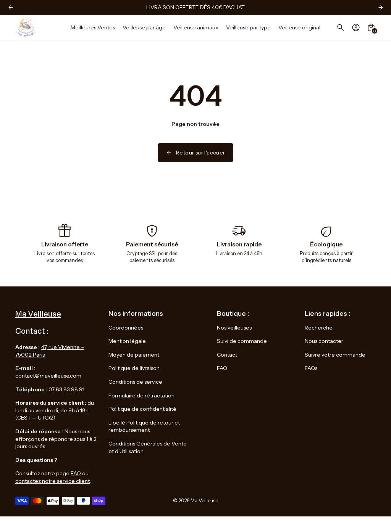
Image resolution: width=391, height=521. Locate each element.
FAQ (76, 473)
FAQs (311, 368)
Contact (227, 354)
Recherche (319, 327)
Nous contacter (324, 341)
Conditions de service (135, 381)
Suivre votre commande (335, 354)
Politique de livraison (134, 368)
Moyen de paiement (133, 354)
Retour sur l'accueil (201, 152)
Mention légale (127, 341)
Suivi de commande (242, 341)
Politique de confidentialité (142, 408)
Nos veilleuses (234, 327)
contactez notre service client (52, 481)
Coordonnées (125, 327)
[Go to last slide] (10, 7)
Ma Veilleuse (204, 500)
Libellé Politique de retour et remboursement (144, 426)
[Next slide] (380, 7)
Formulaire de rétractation (141, 395)
